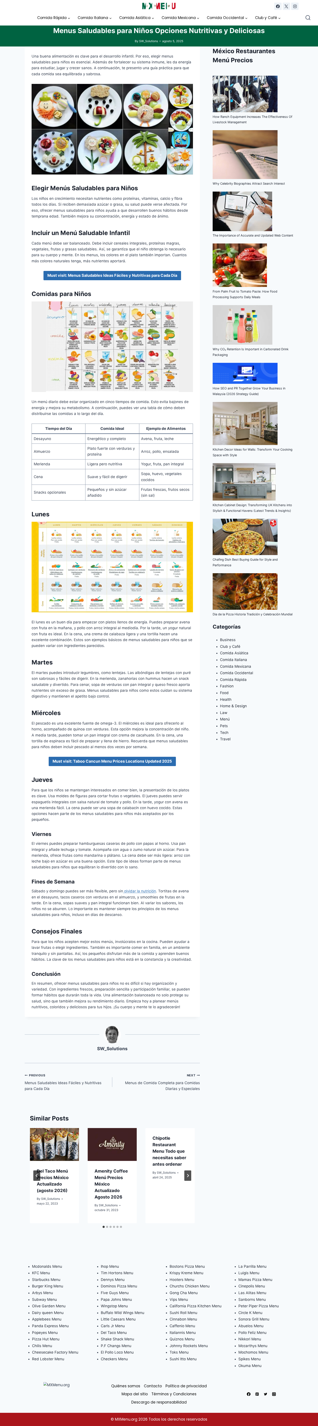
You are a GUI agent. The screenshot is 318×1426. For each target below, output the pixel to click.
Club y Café (230, 646)
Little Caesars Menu (118, 1319)
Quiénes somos (125, 1386)
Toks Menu (179, 1352)
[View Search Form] (308, 18)
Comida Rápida (233, 679)
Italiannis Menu (183, 1332)
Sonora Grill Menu (253, 1319)
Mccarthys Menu (252, 1346)
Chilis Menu (42, 1346)
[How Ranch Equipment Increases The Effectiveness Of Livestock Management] (245, 94)
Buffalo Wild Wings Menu (122, 1313)
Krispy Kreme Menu (186, 1273)
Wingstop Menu (114, 1306)
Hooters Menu (182, 1279)
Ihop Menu (110, 1266)
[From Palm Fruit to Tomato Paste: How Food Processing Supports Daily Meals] (240, 265)
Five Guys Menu (115, 1293)
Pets (224, 726)
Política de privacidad (186, 1386)
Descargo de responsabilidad (159, 1402)
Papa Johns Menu (116, 1299)
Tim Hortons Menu (117, 1273)
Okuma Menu (250, 1366)
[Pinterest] (257, 1394)
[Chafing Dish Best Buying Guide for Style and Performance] (245, 537)
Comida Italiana (233, 660)
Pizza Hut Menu (45, 1339)
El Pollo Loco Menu (117, 1352)
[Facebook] (278, 6)
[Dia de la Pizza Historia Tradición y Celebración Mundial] (245, 591)
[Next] (187, 1175)
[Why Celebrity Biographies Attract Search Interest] (245, 154)
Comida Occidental (236, 673)
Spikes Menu (249, 1359)
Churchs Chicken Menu (190, 1286)
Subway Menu (44, 1299)
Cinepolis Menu (251, 1286)
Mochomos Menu (253, 1352)
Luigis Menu (248, 1273)
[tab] (104, 1227)
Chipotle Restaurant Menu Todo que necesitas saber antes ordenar (169, 1151)
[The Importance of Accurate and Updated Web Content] (242, 211)
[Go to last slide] (36, 1175)
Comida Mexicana (235, 666)
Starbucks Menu (46, 1279)
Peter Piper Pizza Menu (258, 1306)
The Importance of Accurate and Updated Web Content (253, 235)
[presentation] (54, 1144)
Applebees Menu (46, 1319)
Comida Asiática (234, 653)
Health (225, 699)
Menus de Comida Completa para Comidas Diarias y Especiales (162, 1082)
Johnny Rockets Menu (189, 1346)
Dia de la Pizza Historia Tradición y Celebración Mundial (252, 614)
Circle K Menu (250, 1313)
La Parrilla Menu (252, 1266)
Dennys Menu (113, 1279)
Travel (225, 739)
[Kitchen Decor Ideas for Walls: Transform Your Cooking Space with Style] (245, 423)
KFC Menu (41, 1273)
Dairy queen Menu (48, 1313)
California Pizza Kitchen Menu (196, 1306)
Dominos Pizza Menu (119, 1286)
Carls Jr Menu (113, 1326)
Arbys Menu (42, 1293)
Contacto (153, 1386)
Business (228, 640)
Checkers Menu (114, 1359)
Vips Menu (179, 1299)
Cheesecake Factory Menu (55, 1352)
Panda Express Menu (50, 1326)
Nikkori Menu (249, 1339)
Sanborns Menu (252, 1299)
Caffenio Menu (182, 1326)
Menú (225, 719)
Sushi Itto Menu (183, 1359)
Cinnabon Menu (183, 1319)
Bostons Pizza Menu (187, 1266)
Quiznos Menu (182, 1339)
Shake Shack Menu (117, 1339)
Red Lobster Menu (48, 1359)
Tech (224, 732)
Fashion (227, 686)
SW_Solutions (148, 41)
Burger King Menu (47, 1286)
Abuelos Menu (250, 1326)
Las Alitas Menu (252, 1293)
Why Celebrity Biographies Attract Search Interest (249, 183)
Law (223, 713)
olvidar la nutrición (139, 891)
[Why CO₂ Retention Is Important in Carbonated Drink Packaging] (242, 325)
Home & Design (233, 706)
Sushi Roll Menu (183, 1313)
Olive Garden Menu (49, 1306)
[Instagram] (295, 6)
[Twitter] (265, 1394)
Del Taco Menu (114, 1332)
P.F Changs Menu (116, 1346)
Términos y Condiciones (173, 1394)
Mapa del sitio (135, 1394)
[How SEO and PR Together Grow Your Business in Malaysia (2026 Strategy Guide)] (245, 373)
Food (224, 693)
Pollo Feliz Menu (252, 1332)
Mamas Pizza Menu (255, 1279)
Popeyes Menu (45, 1332)
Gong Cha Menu (184, 1293)
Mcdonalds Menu (47, 1266)
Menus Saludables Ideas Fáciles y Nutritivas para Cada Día (63, 1082)
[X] (286, 6)
